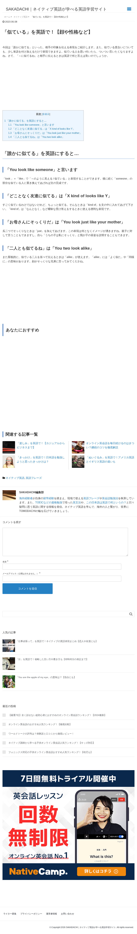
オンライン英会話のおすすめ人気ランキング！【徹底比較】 (40, 724)
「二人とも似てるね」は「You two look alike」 (36, 136)
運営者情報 (51, 913)
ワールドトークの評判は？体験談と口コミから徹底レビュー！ (41, 733)
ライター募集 (9, 913)
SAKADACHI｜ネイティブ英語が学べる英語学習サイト (56, 9)
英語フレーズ (34, 478)
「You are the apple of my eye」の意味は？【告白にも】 (46, 677)
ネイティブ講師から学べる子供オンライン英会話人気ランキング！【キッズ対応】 (52, 742)
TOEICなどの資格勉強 (48, 502)
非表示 (45, 114)
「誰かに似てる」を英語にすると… (25, 120)
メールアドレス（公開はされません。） (21, 573)
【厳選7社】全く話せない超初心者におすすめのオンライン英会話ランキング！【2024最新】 (57, 715)
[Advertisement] (68, 85)
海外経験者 (26, 498)
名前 (5, 562)
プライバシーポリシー (31, 913)
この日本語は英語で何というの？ (106, 502)
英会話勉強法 (110, 498)
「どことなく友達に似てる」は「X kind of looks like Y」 (41, 128)
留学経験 (48, 498)
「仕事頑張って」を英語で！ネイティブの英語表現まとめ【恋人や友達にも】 (57, 641)
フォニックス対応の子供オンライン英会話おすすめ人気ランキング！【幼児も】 (51, 752)
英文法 (77, 502)
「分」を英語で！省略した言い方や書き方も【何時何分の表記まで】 (52, 659)
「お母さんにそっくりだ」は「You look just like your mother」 (45, 132)
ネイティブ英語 (15, 478)
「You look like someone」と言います (31, 124)
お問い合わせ (67, 913)
